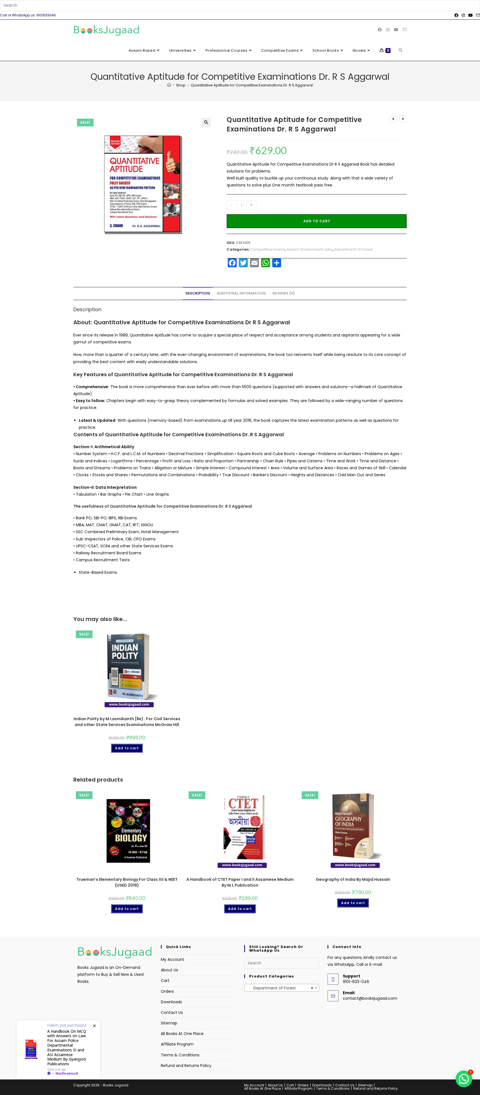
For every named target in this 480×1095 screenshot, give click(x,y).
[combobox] (281, 988)
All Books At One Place (182, 1033)
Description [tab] (198, 293)
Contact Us (172, 1012)
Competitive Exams (267, 249)
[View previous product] (393, 119)
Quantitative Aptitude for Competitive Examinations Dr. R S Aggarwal (252, 85)
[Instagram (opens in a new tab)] (463, 15)
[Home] (169, 85)
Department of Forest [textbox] (280, 988)
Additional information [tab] (241, 293)
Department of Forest (353, 249)
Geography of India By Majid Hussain (353, 879)
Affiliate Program (177, 1044)
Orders (167, 991)
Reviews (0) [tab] (283, 293)
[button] (206, 122)
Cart (165, 980)
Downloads (171, 1002)
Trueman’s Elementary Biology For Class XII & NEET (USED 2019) (127, 882)
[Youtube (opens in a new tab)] (470, 15)
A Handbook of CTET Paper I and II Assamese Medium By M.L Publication (240, 882)
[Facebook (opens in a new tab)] (456, 15)
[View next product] (403, 119)
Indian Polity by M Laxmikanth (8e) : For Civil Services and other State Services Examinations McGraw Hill (127, 721)
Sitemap (169, 1023)
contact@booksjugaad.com (370, 998)
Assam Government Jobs (309, 249)
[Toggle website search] (401, 50)
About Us (169, 970)
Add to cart (316, 221)
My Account (172, 959)
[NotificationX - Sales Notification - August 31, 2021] (58, 1049)
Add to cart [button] (127, 748)
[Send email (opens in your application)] (477, 15)
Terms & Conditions (180, 1055)
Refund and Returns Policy (186, 1065)
